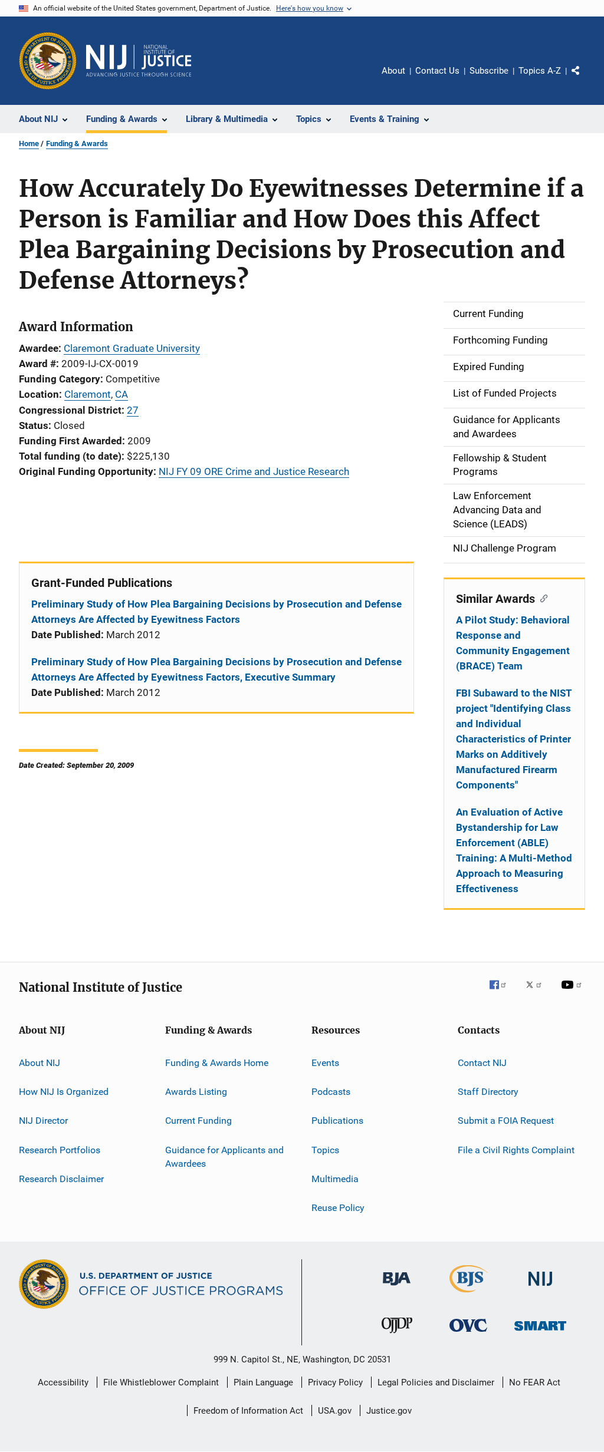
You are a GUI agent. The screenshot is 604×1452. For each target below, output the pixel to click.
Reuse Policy (338, 1207)
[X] (538, 993)
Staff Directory (488, 1091)
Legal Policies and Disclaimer (436, 1382)
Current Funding (198, 1120)
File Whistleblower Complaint (161, 1382)
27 (133, 410)
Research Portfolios (59, 1149)
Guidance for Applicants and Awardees (224, 1156)
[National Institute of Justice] (540, 1288)
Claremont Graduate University (132, 348)
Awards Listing (196, 1091)
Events (325, 1062)
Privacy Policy (335, 1382)
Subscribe (489, 70)
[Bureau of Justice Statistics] (468, 1295)
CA (121, 394)
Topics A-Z (539, 70)
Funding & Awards (77, 143)
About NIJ (39, 1062)
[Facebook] (503, 993)
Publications (337, 1120)
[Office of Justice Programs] (48, 61)
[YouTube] (573, 993)
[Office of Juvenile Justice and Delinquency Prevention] (397, 1335)
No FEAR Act (534, 1382)
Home (29, 143)
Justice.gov (389, 1410)
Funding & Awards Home (216, 1062)
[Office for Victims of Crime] (468, 1333)
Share (585, 79)
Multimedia (335, 1178)
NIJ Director (43, 1120)
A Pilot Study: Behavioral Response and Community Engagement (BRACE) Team (513, 643)
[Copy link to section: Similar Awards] (541, 597)
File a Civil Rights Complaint (516, 1149)
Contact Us (437, 70)
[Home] (138, 61)
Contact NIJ (482, 1062)
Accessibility (63, 1382)
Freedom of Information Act (248, 1410)
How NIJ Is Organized (64, 1091)
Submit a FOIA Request (506, 1120)
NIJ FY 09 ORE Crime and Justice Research (254, 471)
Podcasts (330, 1091)
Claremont (87, 394)
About (393, 70)
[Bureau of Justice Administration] (397, 1287)
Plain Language (263, 1382)
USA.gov (335, 1410)
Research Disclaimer (61, 1178)
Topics (325, 1149)
